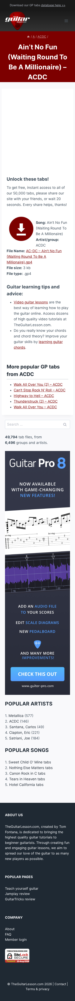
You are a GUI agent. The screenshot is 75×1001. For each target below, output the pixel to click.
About (10, 929)
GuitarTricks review (20, 899)
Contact (60, 984)
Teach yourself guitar (21, 888)
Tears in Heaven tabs (27, 779)
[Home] (28, 36)
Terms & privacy (37, 989)
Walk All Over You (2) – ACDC (38, 384)
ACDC (14, 721)
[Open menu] (66, 21)
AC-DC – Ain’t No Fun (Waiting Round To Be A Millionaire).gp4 (34, 256)
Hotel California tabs (26, 785)
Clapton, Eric (19, 732)
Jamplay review (17, 894)
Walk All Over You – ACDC (35, 407)
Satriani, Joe (19, 738)
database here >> (53, 5)
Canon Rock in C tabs (27, 773)
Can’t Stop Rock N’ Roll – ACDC (39, 390)
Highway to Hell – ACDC (34, 396)
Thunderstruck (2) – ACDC (36, 401)
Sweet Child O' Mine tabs (30, 762)
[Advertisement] (37, 131)
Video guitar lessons (31, 302)
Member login (16, 939)
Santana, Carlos (22, 727)
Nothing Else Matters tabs (31, 768)
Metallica (16, 716)
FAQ (8, 934)
